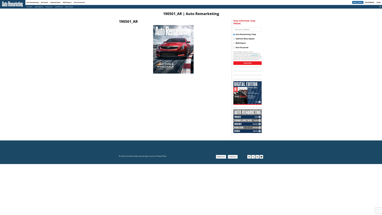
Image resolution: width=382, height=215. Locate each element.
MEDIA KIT (221, 157)
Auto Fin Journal (79, 2)
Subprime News (55, 2)
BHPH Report (67, 2)
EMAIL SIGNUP (357, 2)
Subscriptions (39, 7)
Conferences (59, 7)
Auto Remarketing (32, 2)
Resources (49, 7)
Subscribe (248, 63)
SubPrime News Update (245, 39)
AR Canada (44, 2)
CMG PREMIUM (369, 2)
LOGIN (378, 2)
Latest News (69, 7)
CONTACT (233, 157)
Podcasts (29, 7)
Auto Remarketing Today (246, 34)
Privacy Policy (254, 55)
